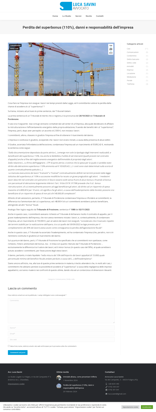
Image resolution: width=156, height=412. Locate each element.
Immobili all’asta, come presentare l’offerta (80, 377)
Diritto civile (14, 49)
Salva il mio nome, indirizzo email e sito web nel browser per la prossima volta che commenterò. (43, 346)
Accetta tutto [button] (146, 407)
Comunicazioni (15, 45)
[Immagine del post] (58, 377)
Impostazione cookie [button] (130, 407)
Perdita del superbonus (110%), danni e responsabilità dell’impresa (78, 386)
